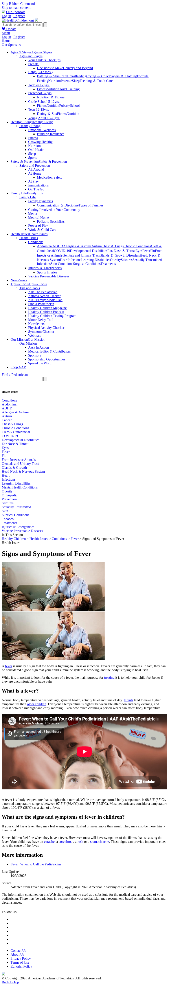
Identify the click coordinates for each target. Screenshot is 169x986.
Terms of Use (20, 962)
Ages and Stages (30, 56)
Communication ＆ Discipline (58, 205)
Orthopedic (9, 495)
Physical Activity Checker (46, 327)
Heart (64, 260)
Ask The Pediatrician (42, 292)
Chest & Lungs (12, 424)
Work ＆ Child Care (42, 230)
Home (6, 41)
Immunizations (38, 185)
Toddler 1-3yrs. (39, 85)
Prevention (9, 499)
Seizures (126, 260)
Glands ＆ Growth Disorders (119, 255)
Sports (32, 157)
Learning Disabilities (95, 260)
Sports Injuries (47, 272)
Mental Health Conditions (20, 487)
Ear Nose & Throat (15, 444)
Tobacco (8, 519)
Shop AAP (18, 367)
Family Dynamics (40, 201)
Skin (5, 511)
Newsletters (36, 324)
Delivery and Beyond (78, 68)
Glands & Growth (14, 467)
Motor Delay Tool (40, 320)
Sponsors (34, 355)
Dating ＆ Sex (47, 114)
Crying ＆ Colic (97, 76)
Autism (97, 246)
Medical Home (38, 217)
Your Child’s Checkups (44, 60)
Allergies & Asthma (15, 412)
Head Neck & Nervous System (23, 471)
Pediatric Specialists (50, 221)
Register (19, 16)
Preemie (66, 81)
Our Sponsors (15, 12)
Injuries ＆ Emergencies (45, 268)
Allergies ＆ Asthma (77, 246)
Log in (6, 16)
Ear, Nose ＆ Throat (121, 251)
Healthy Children (14, 539)
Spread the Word (39, 363)
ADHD (58, 246)
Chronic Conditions (137, 246)
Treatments (108, 264)
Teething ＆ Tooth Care (96, 81)
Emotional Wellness (42, 130)
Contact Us (18, 950)
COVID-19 (62, 251)
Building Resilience (50, 134)
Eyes (139, 251)
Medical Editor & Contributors (49, 351)
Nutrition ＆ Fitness (50, 97)
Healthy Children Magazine (47, 308)
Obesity (115, 260)
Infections (74, 260)
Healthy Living (29, 126)
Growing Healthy (40, 142)
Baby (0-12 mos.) (40, 72)
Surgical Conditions (87, 264)
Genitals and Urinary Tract (80, 255)
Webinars (34, 335)
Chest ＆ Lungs (113, 246)
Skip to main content (16, 7)
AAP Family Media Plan (45, 300)
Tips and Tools (29, 288)
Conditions (35, 242)
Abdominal (45, 246)
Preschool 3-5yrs (39, 93)
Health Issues (28, 238)
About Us (17, 954)
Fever (146, 251)
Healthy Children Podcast (46, 312)
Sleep (76, 81)
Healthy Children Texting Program (52, 316)
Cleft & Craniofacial (16, 432)
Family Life (27, 197)
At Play (33, 181)
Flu (152, 251)
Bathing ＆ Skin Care (52, 76)
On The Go (36, 189)
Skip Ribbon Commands (19, 3)
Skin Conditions (62, 264)
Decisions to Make (50, 68)
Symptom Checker (41, 331)
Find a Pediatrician (41, 304)
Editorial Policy (21, 966)
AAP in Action (38, 347)
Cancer (7, 420)
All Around (36, 169)
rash (80, 841)
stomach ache (99, 841)
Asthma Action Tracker (44, 296)
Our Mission (28, 343)
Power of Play (38, 225)
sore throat (66, 841)
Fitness (42, 89)
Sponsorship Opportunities (46, 359)
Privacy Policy (21, 958)
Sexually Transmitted (16, 507)
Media (32, 213)
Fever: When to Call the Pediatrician (36, 864)
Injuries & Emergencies (18, 527)
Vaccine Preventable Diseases (48, 276)
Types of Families (91, 205)
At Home (34, 173)
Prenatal (33, 64)
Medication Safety (49, 177)
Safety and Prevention (34, 165)
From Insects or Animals (19, 459)
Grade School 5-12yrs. (44, 101)
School (75, 105)
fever (8, 666)
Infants (128, 700)
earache (49, 841)
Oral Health (36, 150)
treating (109, 677)
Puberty (64, 105)
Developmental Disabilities (88, 251)
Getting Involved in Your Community (54, 210)
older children (36, 704)
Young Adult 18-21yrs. (44, 118)
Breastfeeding (76, 76)
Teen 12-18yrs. (38, 109)
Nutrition (54, 81)
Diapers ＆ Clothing (123, 76)
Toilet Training (69, 89)
